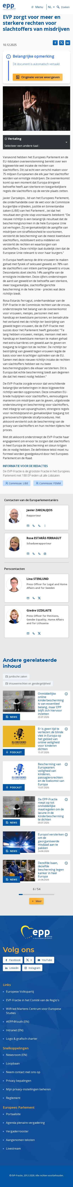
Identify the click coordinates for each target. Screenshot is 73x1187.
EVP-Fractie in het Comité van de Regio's (32, 1000)
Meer (39, 901)
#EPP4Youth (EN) (17, 1022)
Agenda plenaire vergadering (25, 1123)
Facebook (15, 960)
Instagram (34, 968)
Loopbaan (13, 1063)
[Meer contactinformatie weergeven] (45, 525)
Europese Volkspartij (20, 991)
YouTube (47, 960)
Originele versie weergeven (40, 77)
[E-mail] (28, 525)
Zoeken (65, 7)
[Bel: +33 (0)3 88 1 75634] (39, 525)
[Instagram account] (45, 553)
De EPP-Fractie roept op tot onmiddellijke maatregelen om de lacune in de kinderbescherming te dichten (51, 809)
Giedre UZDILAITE (39, 610)
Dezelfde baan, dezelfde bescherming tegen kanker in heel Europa (51, 869)
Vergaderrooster (17, 1131)
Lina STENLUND (38, 579)
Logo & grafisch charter (21, 1039)
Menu (39, 7)
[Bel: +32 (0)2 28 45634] (33, 525)
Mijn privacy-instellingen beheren (28, 1089)
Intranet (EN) (14, 1030)
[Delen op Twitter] (61, 42)
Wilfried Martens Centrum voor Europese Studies (33, 1011)
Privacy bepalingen (18, 1081)
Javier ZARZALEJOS (39, 510)
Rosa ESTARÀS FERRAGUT (44, 538)
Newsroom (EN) (16, 1055)
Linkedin (14, 968)
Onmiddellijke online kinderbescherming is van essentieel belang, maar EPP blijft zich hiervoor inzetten (51, 704)
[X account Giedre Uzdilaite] (39, 633)
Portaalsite (13, 1114)
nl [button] (50, 7)
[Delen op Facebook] (55, 42)
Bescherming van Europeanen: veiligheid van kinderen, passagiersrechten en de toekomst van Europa (51, 774)
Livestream (13, 1148)
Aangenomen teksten (20, 1140)
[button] (66, 142)
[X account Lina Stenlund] (39, 598)
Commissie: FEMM (50, 483)
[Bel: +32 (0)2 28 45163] (33, 553)
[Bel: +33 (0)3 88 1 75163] (39, 553)
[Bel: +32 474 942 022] (33, 633)
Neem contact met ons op (23, 1072)
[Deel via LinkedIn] (67, 42)
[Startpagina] (9, 7)
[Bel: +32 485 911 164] (33, 598)
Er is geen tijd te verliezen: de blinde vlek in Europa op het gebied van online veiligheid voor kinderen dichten (50, 739)
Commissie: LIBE (18, 483)
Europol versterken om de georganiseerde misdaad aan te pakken (51, 841)
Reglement (13, 1098)
